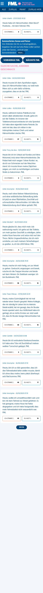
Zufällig (13, 10)
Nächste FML (33, 60)
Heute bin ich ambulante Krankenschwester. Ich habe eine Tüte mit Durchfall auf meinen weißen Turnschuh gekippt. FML (21, 343)
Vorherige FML (11, 60)
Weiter (21, 427)
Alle (4, 10)
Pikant (23, 10)
